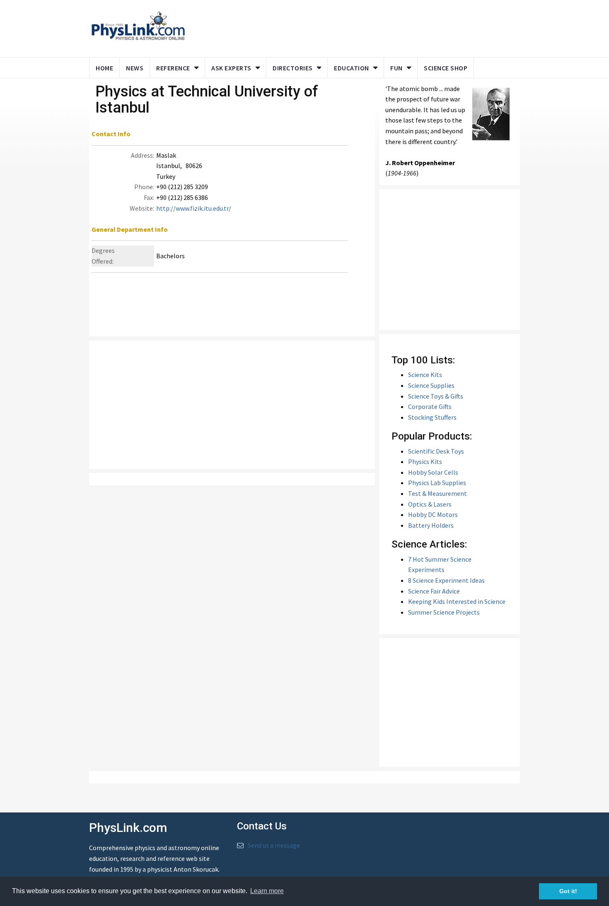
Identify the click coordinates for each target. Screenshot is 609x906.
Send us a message (274, 845)
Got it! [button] (568, 891)
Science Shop (445, 68)
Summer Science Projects (444, 612)
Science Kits (425, 374)
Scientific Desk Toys (436, 451)
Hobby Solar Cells (433, 472)
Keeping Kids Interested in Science (456, 601)
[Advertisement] (351, 27)
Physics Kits (425, 461)
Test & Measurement (437, 493)
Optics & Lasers (430, 504)
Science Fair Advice (434, 591)
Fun (396, 68)
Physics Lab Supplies (437, 482)
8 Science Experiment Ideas (446, 580)
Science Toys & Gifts (435, 396)
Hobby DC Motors (433, 514)
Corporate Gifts (430, 406)
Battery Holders (431, 525)
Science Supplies (431, 385)
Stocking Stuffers (432, 417)
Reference (173, 68)
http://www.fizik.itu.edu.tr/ (193, 208)
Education (351, 68)
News (134, 68)
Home (104, 68)
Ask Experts (231, 68)
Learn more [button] (267, 890)
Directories (293, 68)
